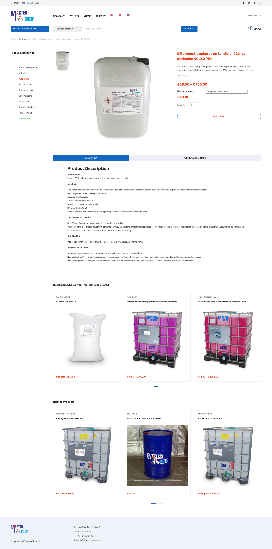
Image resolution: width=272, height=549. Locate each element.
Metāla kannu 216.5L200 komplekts (144, 418)
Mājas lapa (59, 16)
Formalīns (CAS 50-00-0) (210, 418)
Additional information (195, 158)
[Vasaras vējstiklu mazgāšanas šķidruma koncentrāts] (157, 339)
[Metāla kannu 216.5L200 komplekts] (157, 455)
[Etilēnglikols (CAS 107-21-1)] (86, 455)
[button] (249, 29)
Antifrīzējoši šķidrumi (28, 67)
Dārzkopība (24, 101)
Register (257, 16)
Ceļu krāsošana (25, 96)
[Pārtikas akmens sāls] (86, 339)
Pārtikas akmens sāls (66, 301)
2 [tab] (160, 386)
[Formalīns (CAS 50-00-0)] (228, 455)
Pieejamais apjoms (185, 91)
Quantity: (181, 105)
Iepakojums (132, 414)
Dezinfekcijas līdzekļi (28, 107)
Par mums (74, 16)
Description (91, 158)
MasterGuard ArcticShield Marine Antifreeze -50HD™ (223, 301)
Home (13, 39)
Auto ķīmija (24, 39)
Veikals (88, 16)
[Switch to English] (112, 15)
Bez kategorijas (26, 90)
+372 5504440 (18, 3)
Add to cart (219, 116)
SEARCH (189, 29)
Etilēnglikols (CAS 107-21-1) (69, 418)
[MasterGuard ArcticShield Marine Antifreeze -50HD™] (228, 339)
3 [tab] (160, 503)
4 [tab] (162, 503)
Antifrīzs (23, 73)
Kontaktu (101, 16)
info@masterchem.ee (37, 3)
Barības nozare (25, 84)
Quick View (86, 365)
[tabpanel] (86, 339)
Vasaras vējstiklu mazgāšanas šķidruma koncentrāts (152, 301)
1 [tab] (156, 386)
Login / (250, 16)
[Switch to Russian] (129, 15)
